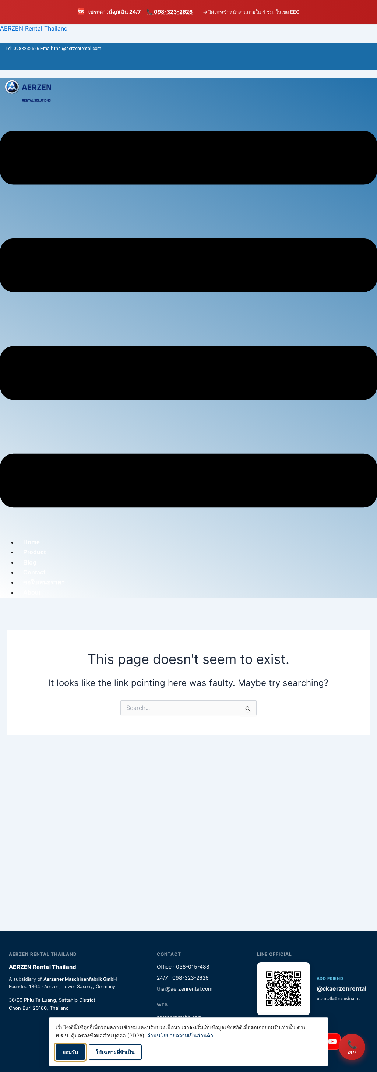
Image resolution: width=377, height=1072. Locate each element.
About (31, 593)
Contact (34, 572)
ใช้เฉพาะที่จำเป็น (115, 1052)
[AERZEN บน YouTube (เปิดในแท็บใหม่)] (332, 1041)
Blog (29, 562)
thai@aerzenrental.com (184, 989)
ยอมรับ (70, 1052)
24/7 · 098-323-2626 (183, 977)
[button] (188, 320)
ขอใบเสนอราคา (44, 582)
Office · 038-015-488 (183, 966)
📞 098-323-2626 (170, 11)
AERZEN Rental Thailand (34, 28)
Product (34, 552)
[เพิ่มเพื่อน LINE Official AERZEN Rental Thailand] (283, 988)
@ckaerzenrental (341, 988)
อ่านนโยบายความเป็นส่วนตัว (180, 1035)
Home (31, 542)
